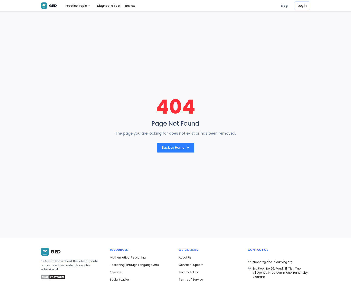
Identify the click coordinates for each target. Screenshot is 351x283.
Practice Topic (76, 6)
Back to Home (173, 147)
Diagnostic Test (108, 6)
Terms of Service (191, 279)
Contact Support (191, 265)
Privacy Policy (188, 272)
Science (115, 272)
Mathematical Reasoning (128, 257)
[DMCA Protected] (53, 278)
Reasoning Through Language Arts (134, 265)
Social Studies (120, 279)
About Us (185, 257)
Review (130, 6)
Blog (284, 6)
